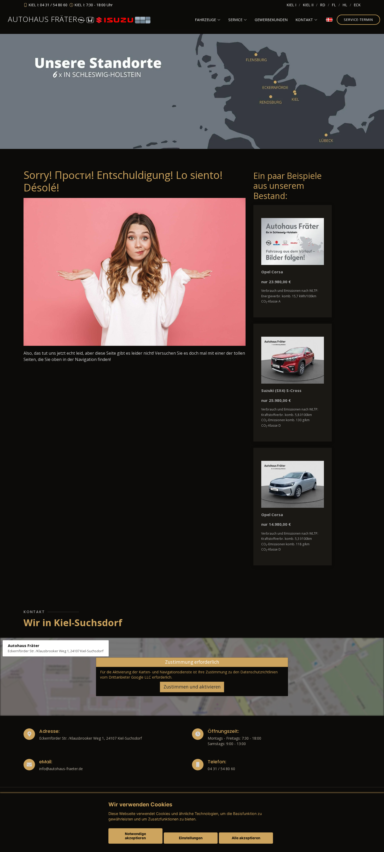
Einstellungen (190, 838)
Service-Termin (358, 19)
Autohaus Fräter (42, 19)
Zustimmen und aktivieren (192, 687)
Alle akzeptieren (246, 838)
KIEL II (308, 4)
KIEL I (291, 4)
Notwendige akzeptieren (135, 836)
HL (344, 4)
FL (334, 4)
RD (322, 4)
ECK (357, 4)
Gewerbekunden (271, 19)
